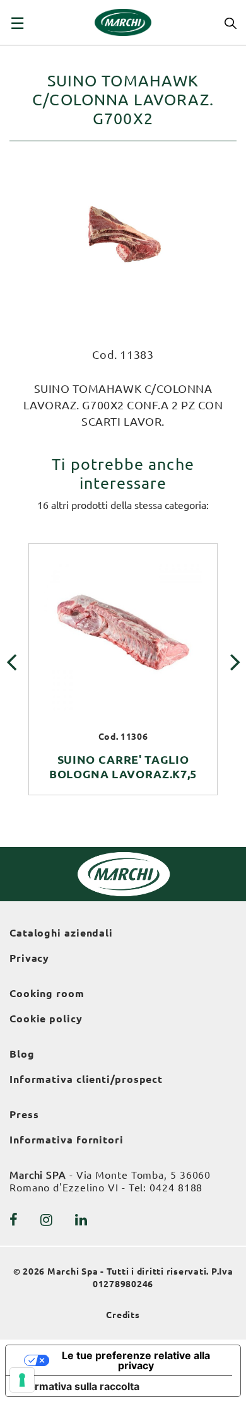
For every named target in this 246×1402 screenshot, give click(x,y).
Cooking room (47, 993)
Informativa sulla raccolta (77, 1386)
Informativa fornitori (66, 1139)
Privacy (29, 958)
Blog (22, 1054)
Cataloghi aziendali (61, 932)
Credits (123, 1315)
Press (24, 1114)
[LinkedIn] (81, 1220)
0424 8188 (175, 1187)
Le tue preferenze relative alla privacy (136, 1360)
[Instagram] (46, 1220)
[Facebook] (13, 1220)
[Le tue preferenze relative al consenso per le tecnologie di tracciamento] (22, 1380)
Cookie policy (46, 1018)
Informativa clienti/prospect (86, 1079)
